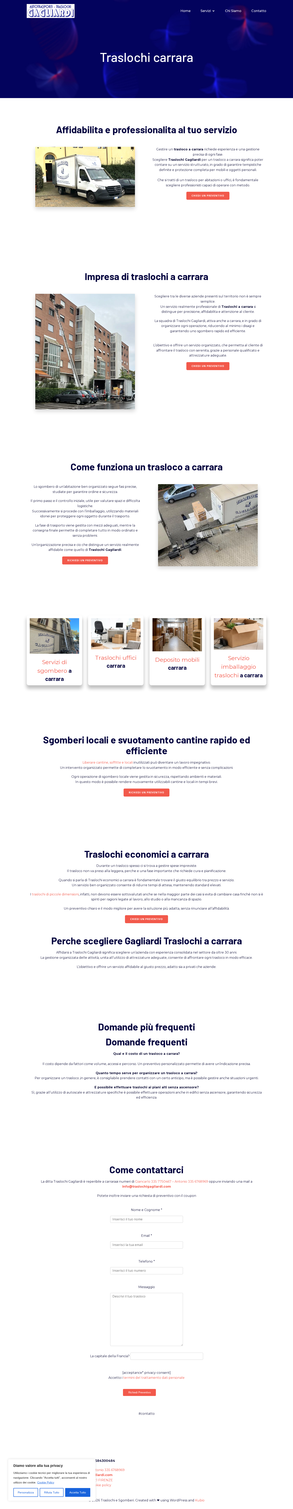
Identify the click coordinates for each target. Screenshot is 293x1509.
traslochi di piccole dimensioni (55, 894)
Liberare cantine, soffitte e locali (108, 762)
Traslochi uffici (116, 657)
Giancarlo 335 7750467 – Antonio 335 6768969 (171, 1181)
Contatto (258, 11)
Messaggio (146, 1287)
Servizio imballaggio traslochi (235, 667)
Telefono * (146, 1261)
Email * (146, 1236)
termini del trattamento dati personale (154, 1378)
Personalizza (26, 1492)
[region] (52, 1480)
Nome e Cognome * (146, 1210)
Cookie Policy (45, 1482)
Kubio (200, 1500)
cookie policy (101, 1485)
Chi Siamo (233, 11)
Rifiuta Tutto (51, 1492)
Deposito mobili (177, 659)
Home (185, 11)
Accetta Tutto (77, 1492)
